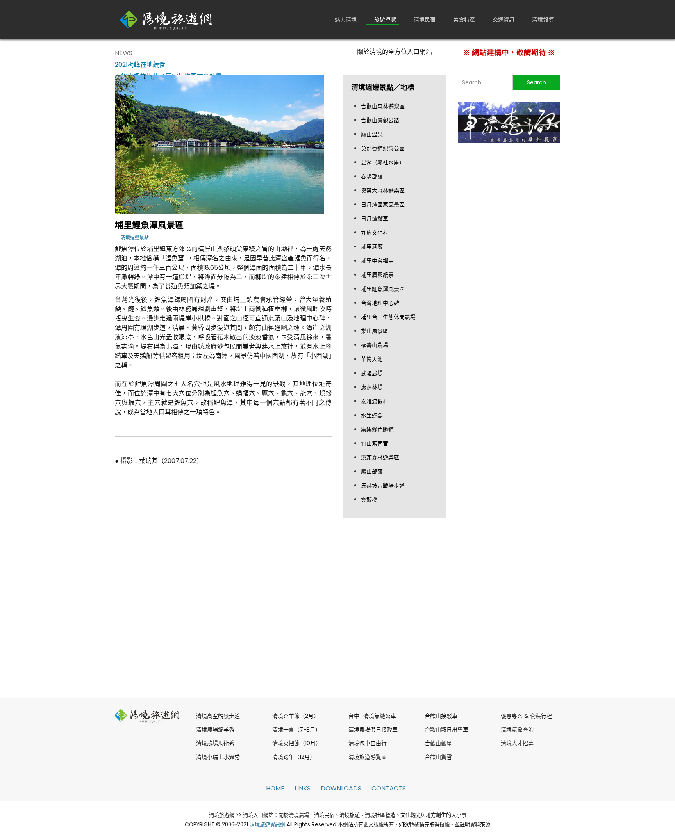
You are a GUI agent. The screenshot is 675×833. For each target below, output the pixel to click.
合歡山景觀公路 (380, 120)
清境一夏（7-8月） (296, 729)
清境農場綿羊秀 (215, 729)
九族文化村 (374, 233)
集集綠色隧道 (377, 429)
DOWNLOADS (341, 788)
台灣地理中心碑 (380, 303)
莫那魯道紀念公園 (383, 148)
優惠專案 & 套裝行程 (526, 716)
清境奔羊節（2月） (295, 716)
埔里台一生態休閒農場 (388, 317)
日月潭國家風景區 (383, 204)
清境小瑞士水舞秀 (218, 757)
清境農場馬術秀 (215, 743)
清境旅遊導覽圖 (367, 757)
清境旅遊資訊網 (267, 824)
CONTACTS (388, 788)
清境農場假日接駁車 (373, 729)
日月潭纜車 (374, 218)
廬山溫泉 (372, 134)
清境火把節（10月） (296, 743)
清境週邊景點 (135, 237)
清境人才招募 (517, 743)
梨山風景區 (374, 331)
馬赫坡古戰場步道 (383, 485)
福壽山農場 (374, 345)
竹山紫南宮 (374, 443)
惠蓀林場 (372, 387)
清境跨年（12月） (293, 757)
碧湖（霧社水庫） (383, 162)
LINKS (303, 788)
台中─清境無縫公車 (372, 716)
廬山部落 (372, 471)
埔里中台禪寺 (377, 261)
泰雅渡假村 (374, 401)
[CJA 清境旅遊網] (166, 19)
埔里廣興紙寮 (377, 275)
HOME (275, 788)
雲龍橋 (369, 500)
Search (536, 82)
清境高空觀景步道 (218, 716)
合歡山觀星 (438, 743)
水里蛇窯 (372, 415)
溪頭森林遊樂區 (380, 457)
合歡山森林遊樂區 (383, 106)
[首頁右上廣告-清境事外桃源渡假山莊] (509, 122)
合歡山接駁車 (441, 716)
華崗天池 (372, 359)
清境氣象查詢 (517, 729)
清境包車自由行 (367, 743)
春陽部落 (372, 176)
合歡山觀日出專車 (446, 729)
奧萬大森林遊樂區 (383, 190)
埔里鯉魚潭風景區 (383, 289)
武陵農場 (372, 373)
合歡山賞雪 (438, 757)
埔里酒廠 (372, 247)
